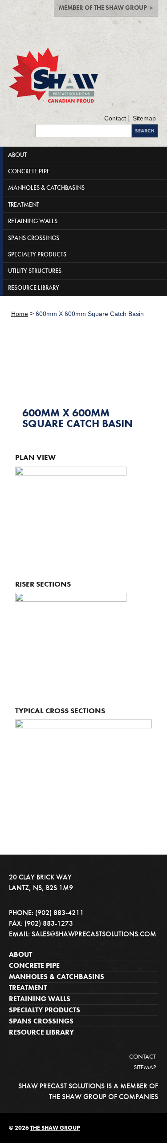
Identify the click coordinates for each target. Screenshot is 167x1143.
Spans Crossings (41, 1021)
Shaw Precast (53, 75)
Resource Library (41, 1032)
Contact (115, 118)
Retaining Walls (39, 998)
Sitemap (144, 118)
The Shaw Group (55, 1127)
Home (19, 313)
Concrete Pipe (34, 965)
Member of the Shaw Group (103, 8)
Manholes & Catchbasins (56, 976)
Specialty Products (44, 1010)
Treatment (28, 987)
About (20, 954)
